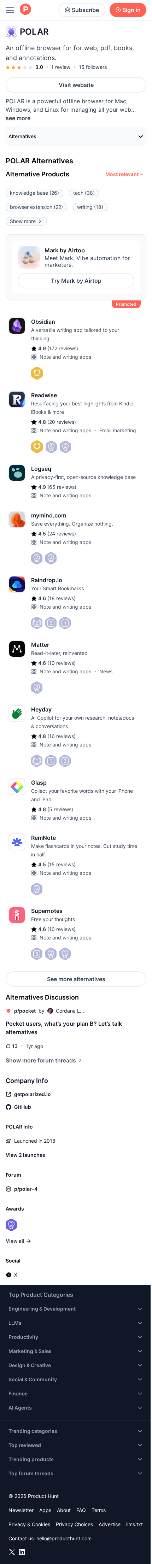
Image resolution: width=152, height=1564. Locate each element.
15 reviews (61, 864)
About (64, 1510)
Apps (45, 1510)
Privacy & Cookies (29, 1524)
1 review (61, 67)
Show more (23, 221)
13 (15, 1046)
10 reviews (61, 663)
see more (18, 118)
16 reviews (61, 736)
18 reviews (61, 598)
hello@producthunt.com (64, 1538)
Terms (99, 1510)
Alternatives (22, 136)
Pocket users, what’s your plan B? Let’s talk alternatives (64, 1028)
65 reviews (62, 487)
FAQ (81, 1510)
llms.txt (134, 1524)
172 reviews (62, 348)
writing (90, 207)
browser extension (36, 207)
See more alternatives (76, 979)
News (105, 671)
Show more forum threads (41, 1060)
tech (84, 193)
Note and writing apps (65, 357)
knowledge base (34, 193)
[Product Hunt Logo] (25, 10)
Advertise (110, 1524)
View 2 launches (25, 1155)
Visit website (76, 84)
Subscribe (85, 9)
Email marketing (117, 430)
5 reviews (60, 809)
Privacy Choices (74, 1524)
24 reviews (61, 534)
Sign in (131, 9)
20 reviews (61, 422)
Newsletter (21, 1510)
